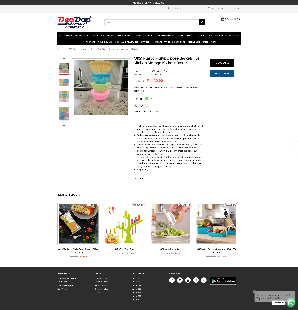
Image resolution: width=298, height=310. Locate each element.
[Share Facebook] (137, 98)
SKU (136, 71)
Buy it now (222, 73)
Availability (139, 74)
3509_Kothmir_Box (156, 88)
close (240, 2)
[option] (101, 87)
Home (60, 49)
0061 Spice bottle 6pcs (170, 249)
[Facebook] (172, 280)
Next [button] (64, 125)
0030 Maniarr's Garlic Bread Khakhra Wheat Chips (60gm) (78, 250)
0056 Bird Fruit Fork (124, 249)
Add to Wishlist (141, 106)
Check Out (235, 8)
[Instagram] (180, 280)
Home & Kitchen (175, 88)
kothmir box (139, 91)
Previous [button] (64, 58)
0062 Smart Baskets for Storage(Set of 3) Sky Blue (216, 250)
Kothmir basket (192, 88)
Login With (176, 8)
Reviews (138, 178)
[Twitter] (141, 98)
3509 (142, 88)
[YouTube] (188, 280)
